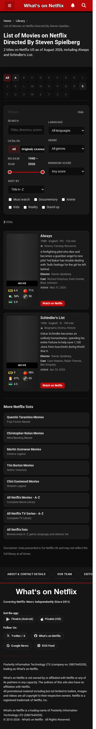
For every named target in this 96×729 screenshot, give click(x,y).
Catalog (14, 141)
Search (13, 120)
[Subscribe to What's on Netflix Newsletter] (73, 5)
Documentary (48, 199)
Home (7, 21)
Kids (16, 207)
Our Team (64, 574)
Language (55, 122)
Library (20, 21)
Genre (52, 140)
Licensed (39, 149)
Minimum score (59, 163)
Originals (27, 149)
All (7, 77)
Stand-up (53, 207)
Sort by (13, 181)
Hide (80, 112)
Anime (71, 199)
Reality (33, 207)
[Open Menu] (10, 5)
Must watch (21, 199)
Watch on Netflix (52, 303)
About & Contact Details (26, 574)
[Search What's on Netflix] (84, 5)
